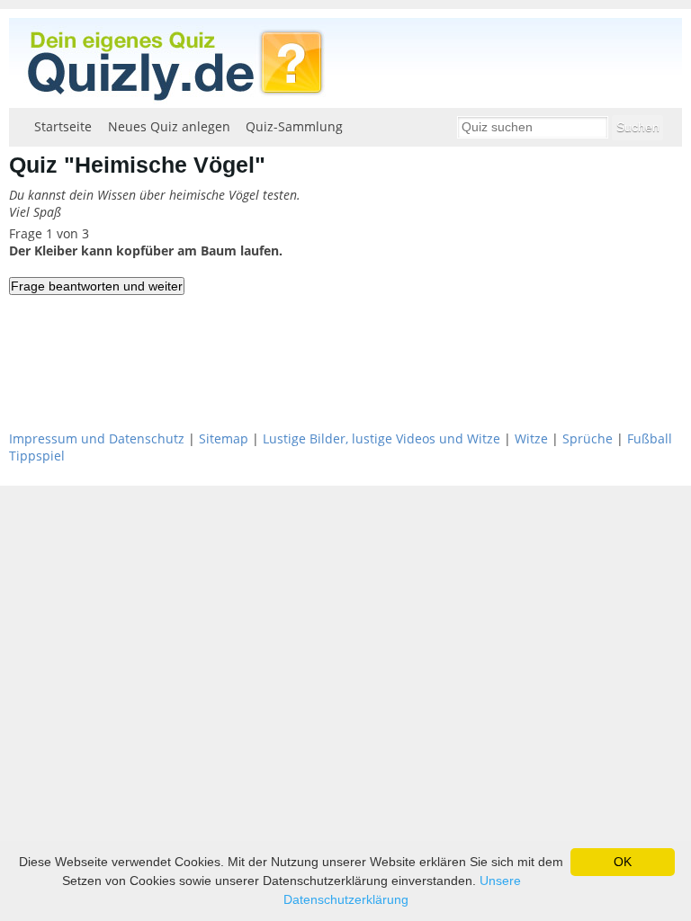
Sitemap (223, 438)
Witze (531, 438)
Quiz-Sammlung (294, 126)
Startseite (63, 126)
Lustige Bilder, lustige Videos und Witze (381, 438)
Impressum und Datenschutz (96, 438)
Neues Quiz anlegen (169, 126)
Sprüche (587, 438)
